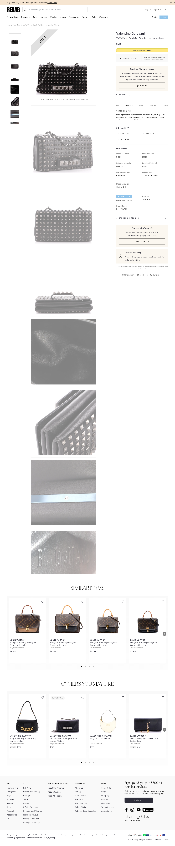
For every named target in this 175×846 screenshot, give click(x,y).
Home (9, 25)
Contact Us (106, 788)
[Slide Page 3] (89, 666)
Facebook (143, 275)
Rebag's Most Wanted (32, 811)
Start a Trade (142, 241)
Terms (166, 839)
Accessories (74, 17)
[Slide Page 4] (93, 666)
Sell (164, 17)
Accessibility (106, 811)
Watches (53, 17)
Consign (26, 795)
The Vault (79, 799)
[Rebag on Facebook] (127, 810)
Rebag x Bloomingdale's (85, 811)
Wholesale (103, 17)
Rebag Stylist (80, 807)
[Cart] (165, 9)
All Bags (17, 25)
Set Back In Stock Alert (129, 58)
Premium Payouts (31, 815)
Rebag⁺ (78, 792)
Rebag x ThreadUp (31, 822)
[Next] (164, 634)
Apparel (85, 17)
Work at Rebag (107, 807)
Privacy (158, 839)
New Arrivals (12, 17)
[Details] (151, 228)
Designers (25, 17)
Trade (154, 17)
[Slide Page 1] (81, 666)
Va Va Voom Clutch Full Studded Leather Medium (140, 38)
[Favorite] (42, 601)
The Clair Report (82, 803)
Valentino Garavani (130, 33)
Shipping (105, 795)
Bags (35, 17)
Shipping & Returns (127, 218)
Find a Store (80, 795)
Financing (105, 803)
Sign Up (157, 9)
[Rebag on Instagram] (132, 809)
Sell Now (27, 788)
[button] (63, 62)
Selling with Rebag (31, 792)
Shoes (63, 17)
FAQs (103, 792)
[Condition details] (130, 94)
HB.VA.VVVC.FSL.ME (124, 200)
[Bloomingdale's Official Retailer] (137, 817)
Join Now (142, 85)
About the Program (56, 788)
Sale (94, 17)
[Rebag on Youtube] (138, 810)
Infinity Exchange (30, 807)
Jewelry (43, 17)
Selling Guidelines (31, 818)
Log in (148, 9)
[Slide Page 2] (85, 666)
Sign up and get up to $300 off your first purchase (143, 784)
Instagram (129, 275)
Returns (104, 799)
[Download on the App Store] (147, 810)
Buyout (26, 803)
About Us (79, 788)
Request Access (54, 792)
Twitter (156, 275)
